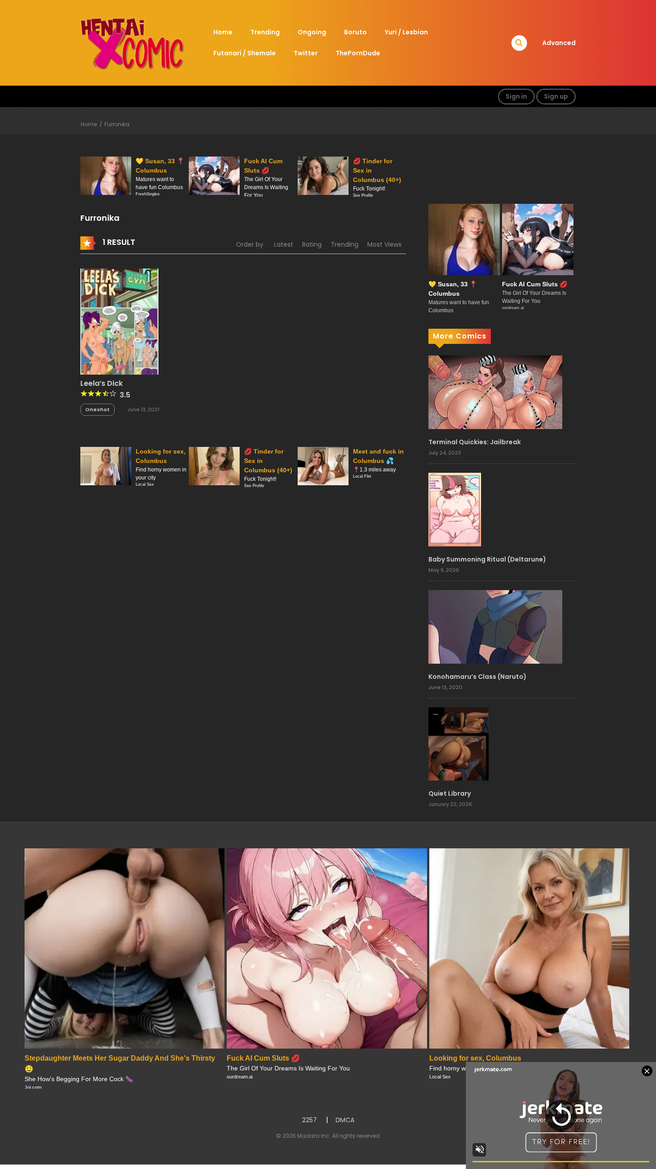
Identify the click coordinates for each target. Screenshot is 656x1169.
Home (223, 32)
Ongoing (312, 32)
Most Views (384, 244)
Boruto (355, 32)
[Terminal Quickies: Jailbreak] (495, 391)
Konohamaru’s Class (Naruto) (477, 676)
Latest (283, 244)
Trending (265, 32)
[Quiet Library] (458, 743)
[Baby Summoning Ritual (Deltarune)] (454, 508)
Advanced (559, 42)
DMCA (345, 1119)
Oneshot (97, 409)
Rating (312, 244)
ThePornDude (358, 53)
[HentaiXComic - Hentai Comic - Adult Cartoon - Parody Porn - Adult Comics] (132, 42)
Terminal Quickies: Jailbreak (474, 442)
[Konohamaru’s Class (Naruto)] (495, 626)
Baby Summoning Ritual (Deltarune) (487, 559)
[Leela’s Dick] (119, 320)
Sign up (556, 96)
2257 (309, 1119)
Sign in (516, 96)
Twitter (306, 53)
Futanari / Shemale (244, 53)
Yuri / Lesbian (406, 32)
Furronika (116, 124)
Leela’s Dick (101, 383)
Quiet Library (449, 793)
